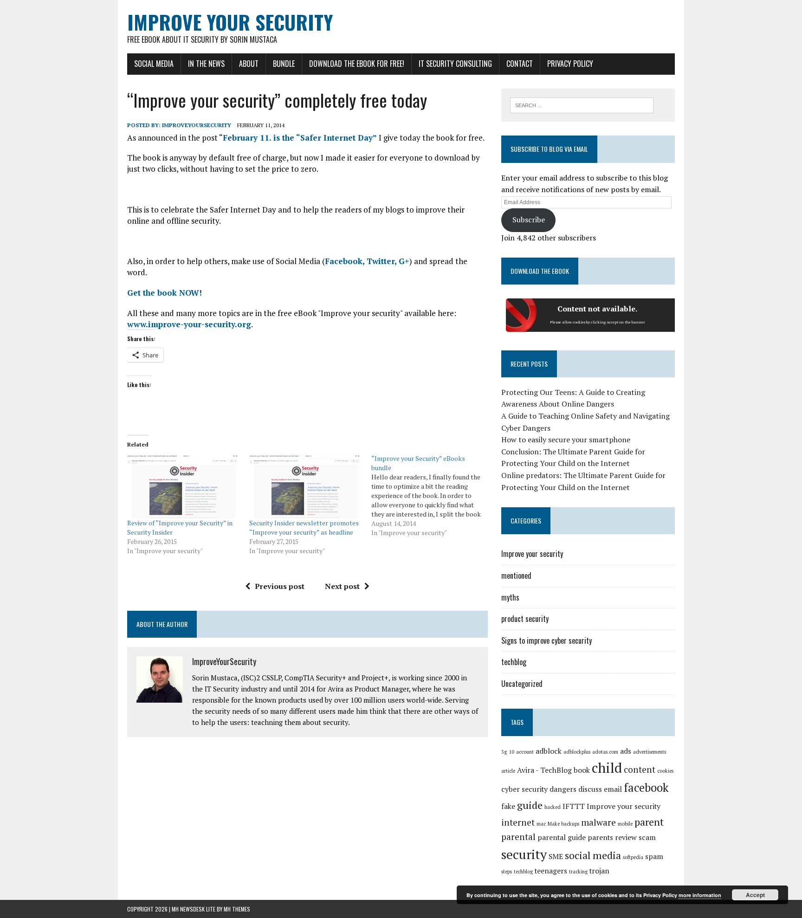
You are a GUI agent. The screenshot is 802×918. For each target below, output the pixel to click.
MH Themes (237, 909)
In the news (206, 63)
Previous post (279, 586)
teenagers (551, 871)
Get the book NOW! (164, 292)
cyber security (524, 789)
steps (506, 871)
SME (556, 856)
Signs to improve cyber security (546, 640)
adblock (549, 751)
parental (518, 837)
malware (598, 822)
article (508, 771)
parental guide (561, 837)
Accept (755, 895)
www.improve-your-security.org (189, 324)
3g (504, 752)
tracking (578, 871)
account (525, 752)
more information (700, 895)
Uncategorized (522, 683)
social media (593, 855)
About (249, 63)
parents (600, 837)
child (607, 767)
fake (508, 806)
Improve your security (532, 553)
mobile (625, 824)
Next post (342, 586)
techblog (513, 661)
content (639, 769)
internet (518, 822)
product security (525, 618)
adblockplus (576, 752)
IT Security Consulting (455, 63)
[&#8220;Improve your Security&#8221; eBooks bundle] (432, 495)
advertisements (649, 752)
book (582, 770)
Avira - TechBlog (544, 770)
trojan (599, 871)
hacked (552, 807)
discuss (590, 789)
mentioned (516, 575)
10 (511, 752)
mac (541, 824)
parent (649, 821)
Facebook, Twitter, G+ (367, 261)
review (626, 837)
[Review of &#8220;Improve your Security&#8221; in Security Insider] (183, 486)
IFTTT (574, 806)
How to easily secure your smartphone (565, 439)
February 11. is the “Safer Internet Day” (300, 137)
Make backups (563, 824)
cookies (665, 771)
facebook (646, 787)
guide (530, 805)
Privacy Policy (570, 63)
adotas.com (605, 752)
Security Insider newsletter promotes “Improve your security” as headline (304, 527)
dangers (563, 789)
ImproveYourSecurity (196, 125)
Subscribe (528, 219)
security (524, 854)
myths (510, 597)
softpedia (633, 857)
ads (625, 751)
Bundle (284, 63)
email (613, 789)
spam (654, 856)
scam (647, 837)
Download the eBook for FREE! (356, 63)
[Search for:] (581, 104)
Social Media (154, 63)
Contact (519, 63)
